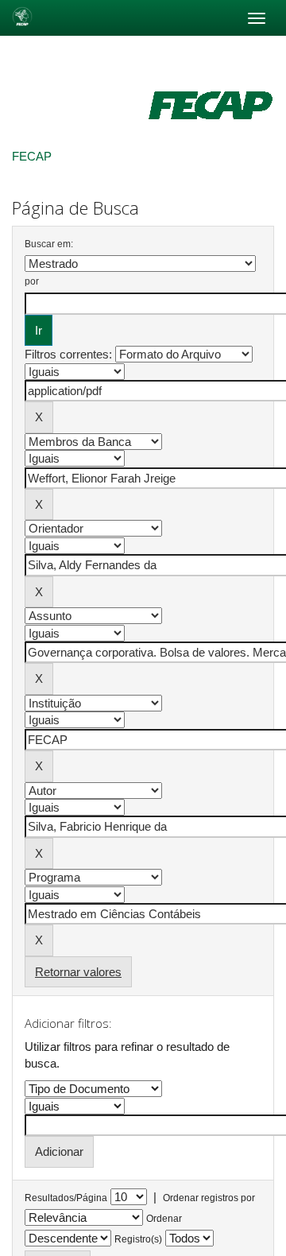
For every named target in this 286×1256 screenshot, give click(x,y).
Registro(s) (138, 1239)
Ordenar (164, 1218)
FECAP (32, 156)
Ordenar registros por (209, 1198)
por (32, 281)
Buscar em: (49, 244)
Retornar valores (78, 972)
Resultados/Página (66, 1198)
